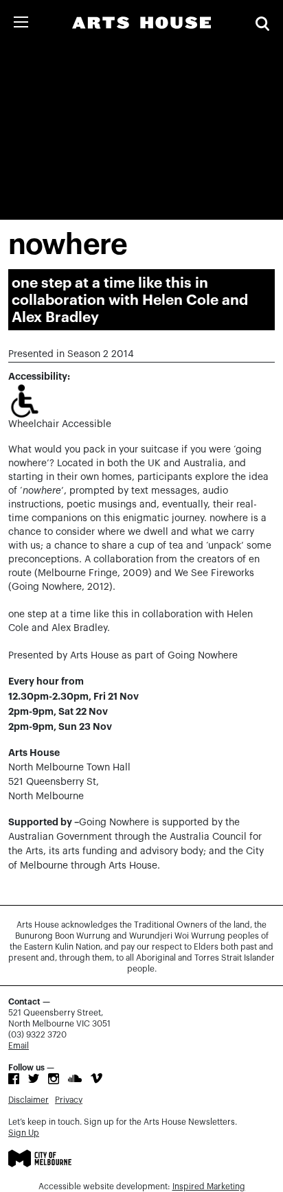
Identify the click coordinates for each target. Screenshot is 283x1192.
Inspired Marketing (208, 1186)
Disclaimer (28, 1100)
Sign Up (23, 1133)
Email (18, 1046)
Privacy (68, 1100)
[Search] (262, 23)
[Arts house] (141, 22)
